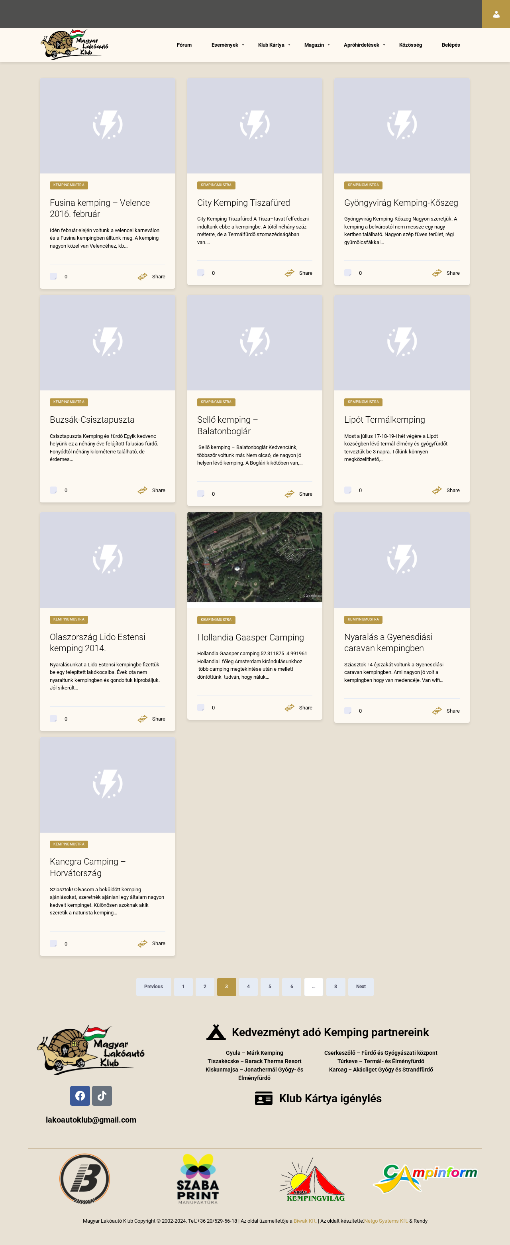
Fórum (184, 45)
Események (225, 45)
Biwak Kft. (305, 1221)
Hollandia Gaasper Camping (250, 637)
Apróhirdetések (361, 45)
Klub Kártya (271, 45)
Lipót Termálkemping (384, 420)
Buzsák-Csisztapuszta (92, 420)
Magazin (314, 45)
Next (361, 986)
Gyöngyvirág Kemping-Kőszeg (401, 203)
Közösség (410, 45)
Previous (153, 986)
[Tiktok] (102, 1096)
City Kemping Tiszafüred (243, 203)
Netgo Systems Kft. (386, 1221)
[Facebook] (80, 1096)
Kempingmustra (68, 185)
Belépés (451, 45)
